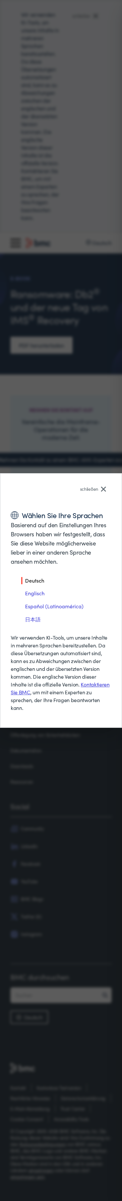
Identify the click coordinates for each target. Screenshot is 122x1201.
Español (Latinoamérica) (54, 606)
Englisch (35, 593)
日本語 (33, 619)
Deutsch (34, 580)
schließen (89, 489)
